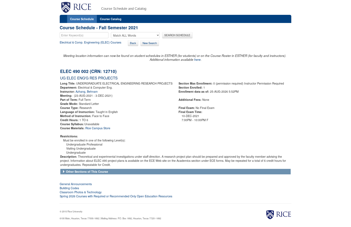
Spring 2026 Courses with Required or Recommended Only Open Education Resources (116, 196)
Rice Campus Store (97, 128)
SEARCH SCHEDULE (177, 35)
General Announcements (76, 184)
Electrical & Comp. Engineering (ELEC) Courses (90, 42)
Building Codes (69, 188)
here (197, 59)
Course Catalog (110, 19)
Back (133, 43)
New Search (150, 43)
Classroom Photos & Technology (81, 192)
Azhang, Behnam (87, 91)
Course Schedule (82, 19)
